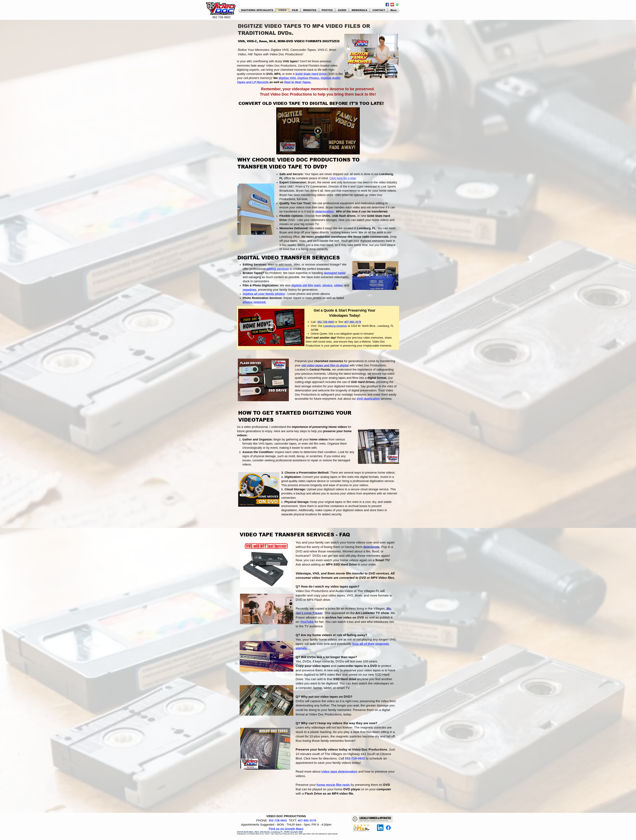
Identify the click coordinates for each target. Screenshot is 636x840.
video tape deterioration (339, 771)
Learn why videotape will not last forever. (325, 727)
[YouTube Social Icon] (392, 4)
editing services (277, 269)
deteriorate (371, 547)
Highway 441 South (361, 754)
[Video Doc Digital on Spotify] (397, 4)
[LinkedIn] (380, 827)
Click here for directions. (321, 758)
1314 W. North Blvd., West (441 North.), (254, 832)
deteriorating (304, 705)
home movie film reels (333, 784)
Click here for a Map (342, 178)
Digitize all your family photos (264, 294)
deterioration (324, 211)
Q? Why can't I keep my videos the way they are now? (336, 723)
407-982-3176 (307, 820)
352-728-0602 (355, 758)
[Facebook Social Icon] (387, 4)
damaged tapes (334, 273)
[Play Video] (318, 130)
